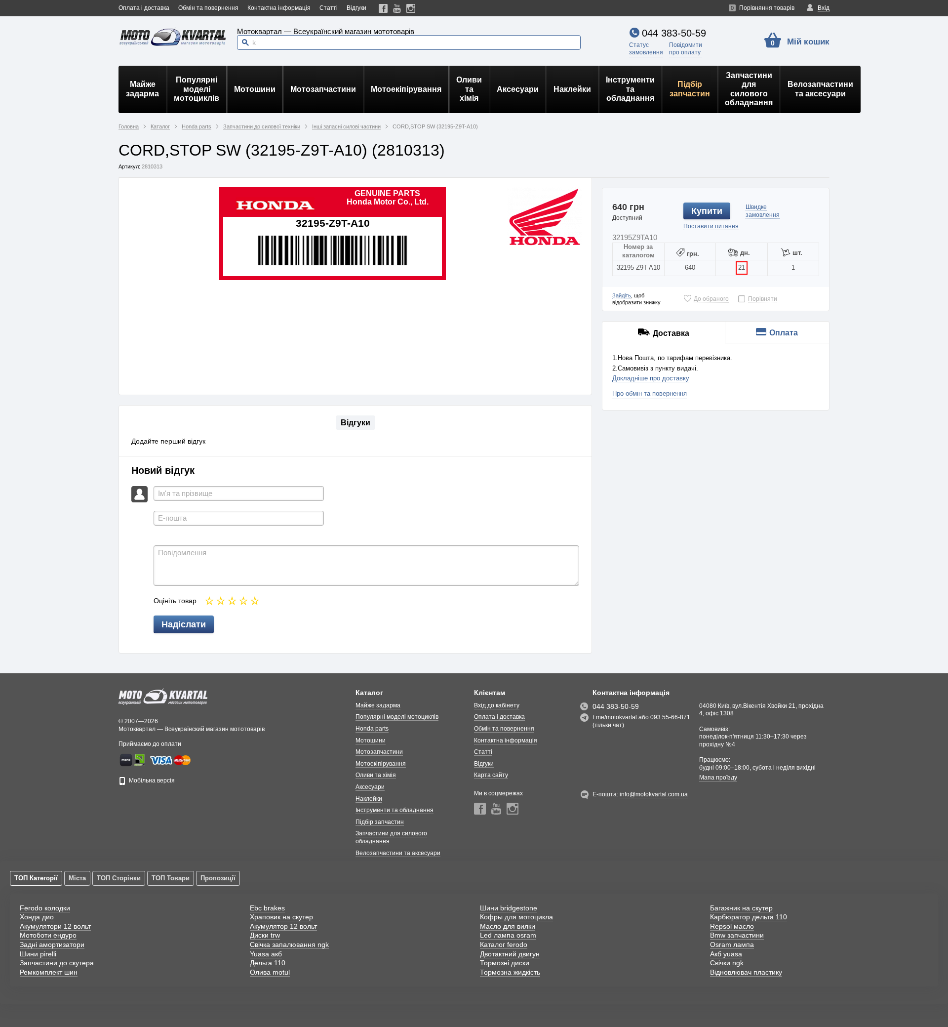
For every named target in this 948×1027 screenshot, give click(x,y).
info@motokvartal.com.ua (654, 794)
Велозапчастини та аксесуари (820, 88)
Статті (328, 7)
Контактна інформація (279, 7)
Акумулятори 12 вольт (55, 926)
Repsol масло (732, 926)
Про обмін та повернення (649, 393)
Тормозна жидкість (510, 972)
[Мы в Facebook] (383, 8)
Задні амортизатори (52, 944)
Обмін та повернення (208, 7)
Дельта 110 (267, 963)
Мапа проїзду (718, 777)
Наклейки (572, 89)
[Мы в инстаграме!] (411, 8)
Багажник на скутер (741, 908)
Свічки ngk (727, 963)
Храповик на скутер (281, 917)
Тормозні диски (504, 963)
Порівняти (762, 298)
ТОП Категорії (36, 878)
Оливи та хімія (469, 89)
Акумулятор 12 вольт (283, 926)
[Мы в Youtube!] (397, 8)
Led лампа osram (508, 935)
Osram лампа (732, 944)
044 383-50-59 (674, 33)
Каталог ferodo (503, 944)
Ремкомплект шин (49, 972)
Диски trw (265, 935)
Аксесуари (518, 89)
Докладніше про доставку (650, 378)
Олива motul (270, 972)
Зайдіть (621, 295)
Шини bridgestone (508, 908)
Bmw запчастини (737, 935)
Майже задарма (142, 88)
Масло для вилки (507, 926)
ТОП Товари (171, 878)
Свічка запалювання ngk (289, 944)
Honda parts (372, 728)
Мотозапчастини (323, 89)
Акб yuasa (726, 954)
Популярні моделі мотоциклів (196, 89)
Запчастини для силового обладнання (749, 89)
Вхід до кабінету (496, 705)
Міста (77, 878)
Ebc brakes (267, 908)
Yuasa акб (266, 954)
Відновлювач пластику (746, 972)
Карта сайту (491, 775)
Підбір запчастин (690, 88)
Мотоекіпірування (406, 89)
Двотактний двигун (510, 954)
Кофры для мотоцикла (516, 917)
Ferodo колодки (45, 908)
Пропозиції (218, 878)
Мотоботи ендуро (48, 935)
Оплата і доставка (143, 7)
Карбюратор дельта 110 (748, 917)
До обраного (711, 298)
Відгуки (356, 7)
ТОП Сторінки (119, 878)
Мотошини (255, 89)
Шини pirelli (38, 954)
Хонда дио (37, 917)
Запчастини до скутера (57, 963)
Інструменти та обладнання (630, 89)
